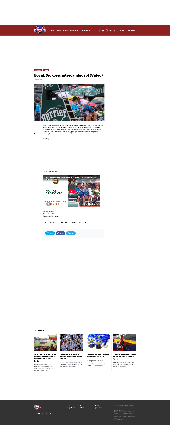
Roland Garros (76, 222)
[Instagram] (107, 30)
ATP (45, 222)
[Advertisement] (85, 12)
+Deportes (38, 70)
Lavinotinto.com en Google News (70, 406)
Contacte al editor (83, 406)
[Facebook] (103, 30)
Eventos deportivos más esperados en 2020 (98, 355)
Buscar (122, 30)
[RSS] (114, 30)
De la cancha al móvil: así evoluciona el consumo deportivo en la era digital (45, 357)
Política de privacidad (98, 406)
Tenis (46, 70)
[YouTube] (110, 30)
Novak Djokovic (64, 222)
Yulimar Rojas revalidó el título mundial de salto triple (124, 356)
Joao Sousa (52, 222)
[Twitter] (99, 30)
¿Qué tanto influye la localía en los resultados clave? (71, 356)
